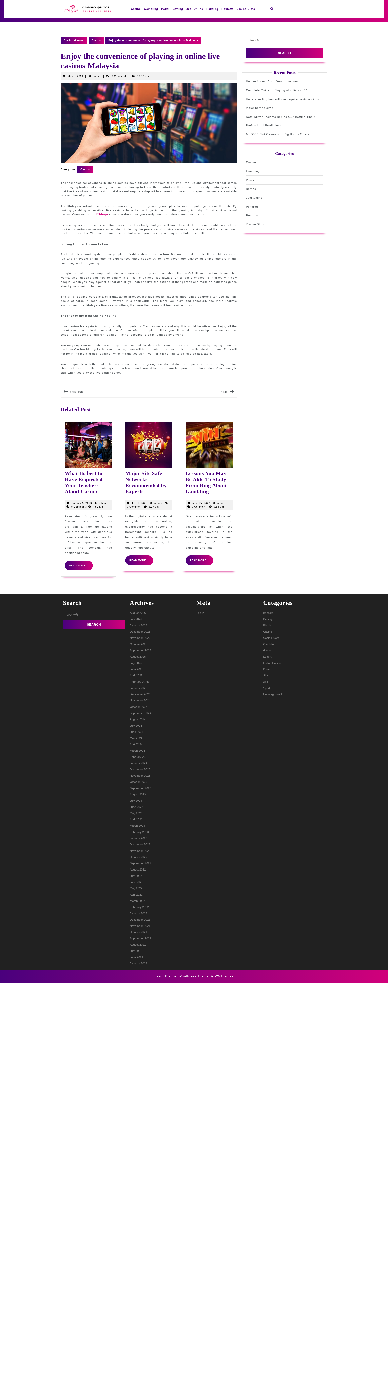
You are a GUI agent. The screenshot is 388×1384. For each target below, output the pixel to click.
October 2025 (138, 644)
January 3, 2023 (81, 503)
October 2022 (138, 857)
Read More (81, 567)
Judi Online (194, 9)
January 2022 (138, 913)
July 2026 (136, 619)
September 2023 (140, 788)
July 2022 (136, 875)
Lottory (267, 656)
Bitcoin (267, 625)
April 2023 (136, 819)
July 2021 (136, 950)
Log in (200, 612)
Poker (165, 9)
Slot (265, 675)
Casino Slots (246, 9)
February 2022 (139, 907)
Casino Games (74, 40)
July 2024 (136, 725)
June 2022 (136, 882)
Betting (178, 9)
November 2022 (140, 850)
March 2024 (137, 750)
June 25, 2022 (201, 503)
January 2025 (138, 688)
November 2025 (140, 637)
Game (267, 650)
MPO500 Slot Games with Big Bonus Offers (277, 134)
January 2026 (138, 625)
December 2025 (140, 631)
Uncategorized (272, 694)
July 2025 (136, 663)
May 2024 (136, 738)
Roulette (227, 9)
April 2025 (136, 675)
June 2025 (136, 669)
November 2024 (140, 700)
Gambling (151, 9)
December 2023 (140, 769)
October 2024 (138, 706)
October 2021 (138, 932)
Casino (136, 9)
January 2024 (138, 763)
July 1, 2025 (139, 503)
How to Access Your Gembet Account (273, 81)
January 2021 (138, 963)
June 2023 (136, 807)
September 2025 (140, 650)
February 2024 (139, 756)
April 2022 (136, 894)
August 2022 (138, 869)
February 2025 (139, 681)
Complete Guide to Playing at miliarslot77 (276, 90)
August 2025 (138, 656)
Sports (267, 688)
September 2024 (140, 713)
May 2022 (136, 888)
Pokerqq (212, 9)
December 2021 (140, 919)
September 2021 (140, 938)
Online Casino (272, 663)
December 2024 (140, 694)
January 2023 (138, 838)
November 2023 (140, 775)
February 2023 (139, 832)
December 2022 (140, 844)
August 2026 (138, 612)
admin (97, 76)
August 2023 (138, 794)
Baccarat (268, 612)
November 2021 (140, 925)
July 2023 (136, 800)
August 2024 (138, 719)
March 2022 (137, 900)
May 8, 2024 (75, 76)
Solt (265, 681)
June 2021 (136, 957)
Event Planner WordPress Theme (182, 976)
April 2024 (136, 744)
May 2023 (136, 813)
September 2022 (140, 863)
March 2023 (137, 825)
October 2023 (138, 781)
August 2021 (138, 944)
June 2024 (136, 731)
